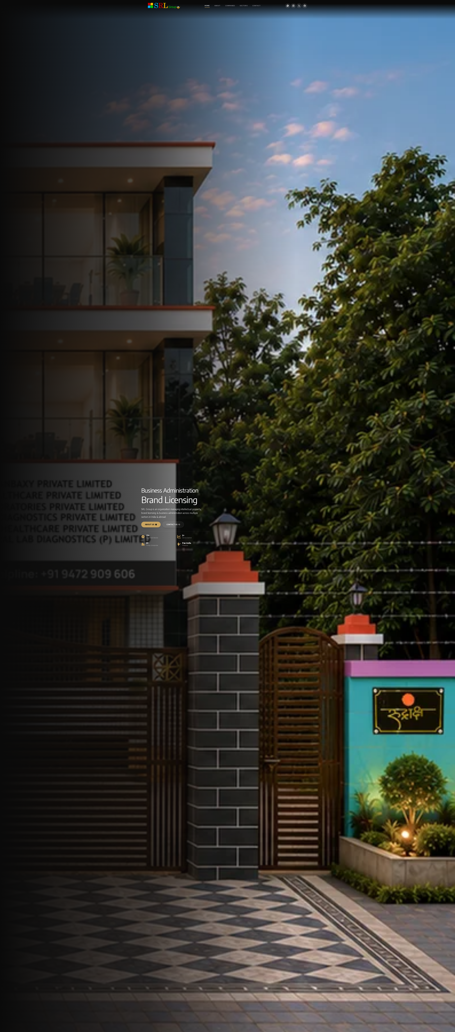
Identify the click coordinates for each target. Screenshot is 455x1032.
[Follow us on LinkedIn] (293, 5)
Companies (230, 6)
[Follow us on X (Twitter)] (299, 5)
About (217, 6)
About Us (149, 524)
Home (207, 6)
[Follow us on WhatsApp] (287, 5)
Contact (256, 6)
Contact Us (171, 524)
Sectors (244, 6)
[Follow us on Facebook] (304, 5)
